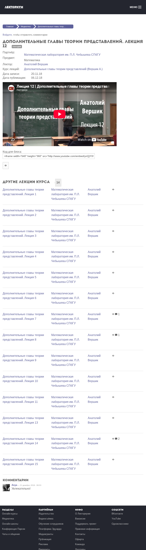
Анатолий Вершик (36, 64)
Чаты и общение (11, 534)
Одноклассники (120, 523)
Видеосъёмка (46, 518)
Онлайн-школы (10, 523)
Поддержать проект (85, 523)
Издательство (46, 513)
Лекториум (14, 7)
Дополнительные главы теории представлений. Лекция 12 (55, 26)
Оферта (79, 539)
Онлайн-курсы (9, 513)
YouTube (116, 518)
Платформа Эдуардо (50, 529)
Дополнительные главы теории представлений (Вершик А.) (63, 69)
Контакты (80, 534)
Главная (10, 26)
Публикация (45, 539)
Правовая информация (87, 529)
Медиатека (26, 26)
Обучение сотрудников (51, 523)
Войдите (7, 34)
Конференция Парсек (13, 529)
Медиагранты (46, 534)
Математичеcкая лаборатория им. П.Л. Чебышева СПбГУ (62, 54)
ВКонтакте (117, 513)
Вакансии (80, 518)
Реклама (43, 544)
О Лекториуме (82, 513)
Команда (80, 544)
